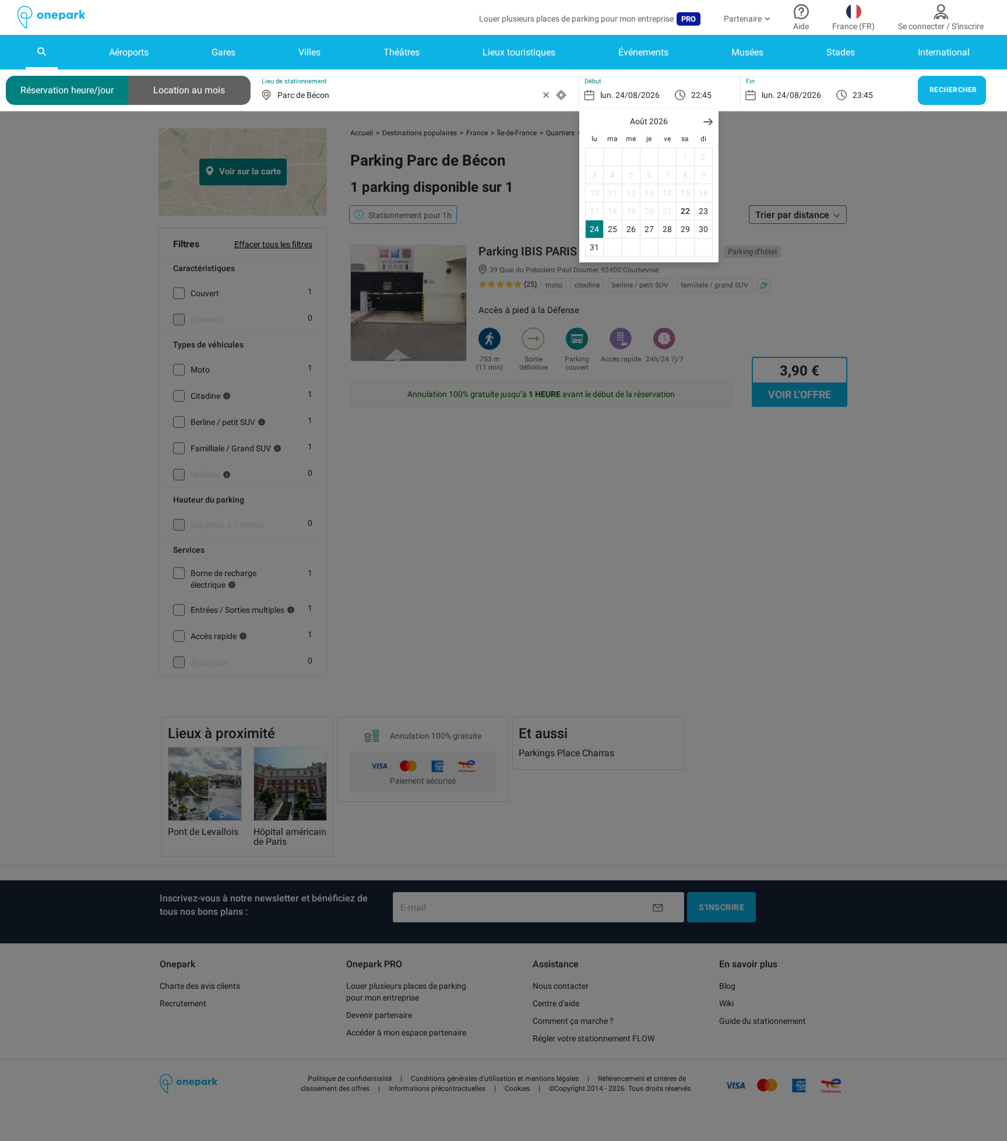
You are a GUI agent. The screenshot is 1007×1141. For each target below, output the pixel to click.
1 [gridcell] (685, 157)
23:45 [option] (863, 95)
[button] (708, 121)
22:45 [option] (701, 95)
